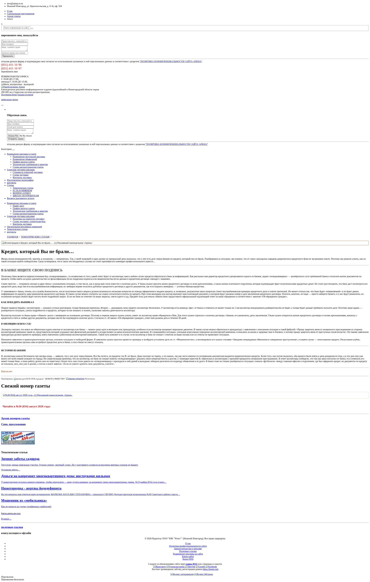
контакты (11, 182)
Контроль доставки (22, 177)
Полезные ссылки (188, 551)
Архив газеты (14, 16)
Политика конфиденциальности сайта (188, 546)
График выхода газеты (24, 162)
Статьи (10, 185)
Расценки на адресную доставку (29, 219)
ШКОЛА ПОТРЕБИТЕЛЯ (26, 195)
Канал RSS (188, 559)
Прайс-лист (18, 206)
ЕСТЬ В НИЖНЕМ (22, 190)
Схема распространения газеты (28, 167)
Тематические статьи (23, 188)
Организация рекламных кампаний (24, 226)
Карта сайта (188, 556)
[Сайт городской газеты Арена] (13, 87)
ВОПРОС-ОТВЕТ (22, 193)
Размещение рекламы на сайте (188, 554)
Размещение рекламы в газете (21, 154)
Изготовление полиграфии (20, 180)
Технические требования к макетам (30, 164)
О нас (10, 11)
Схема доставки (20, 175)
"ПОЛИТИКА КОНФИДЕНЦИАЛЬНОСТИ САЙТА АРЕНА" (171, 61)
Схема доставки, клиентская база (29, 221)
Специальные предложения (20, 13)
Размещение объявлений (25, 159)
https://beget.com (210, 569)
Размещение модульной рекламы (29, 156)
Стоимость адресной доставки (28, 172)
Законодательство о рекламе (188, 548)
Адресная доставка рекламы (21, 169)
